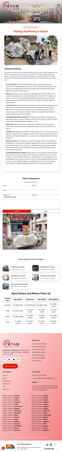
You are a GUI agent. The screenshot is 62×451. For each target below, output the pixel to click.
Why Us (4, 378)
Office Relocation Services (39, 346)
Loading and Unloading (38, 358)
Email (4, 190)
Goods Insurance (36, 360)
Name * (5, 185)
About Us (5, 375)
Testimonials (6, 384)
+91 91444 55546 (41, 375)
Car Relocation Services (38, 349)
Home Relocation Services (39, 344)
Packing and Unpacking (38, 355)
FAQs (4, 386)
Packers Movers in (11, 396)
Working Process (7, 381)
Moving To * (35, 195)
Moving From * (6, 195)
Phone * (34, 185)
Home (23, 14)
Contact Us (6, 389)
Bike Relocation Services (38, 352)
